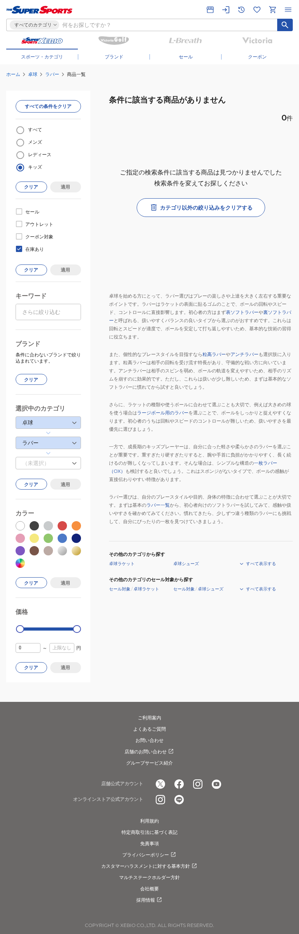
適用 (65, 187)
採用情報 (145, 900)
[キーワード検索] (285, 25)
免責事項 (149, 843)
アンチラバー (244, 354)
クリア (31, 187)
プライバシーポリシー (145, 855)
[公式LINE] (179, 799)
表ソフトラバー (242, 312)
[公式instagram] (197, 784)
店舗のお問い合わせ (146, 751)
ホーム (13, 74)
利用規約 (149, 821)
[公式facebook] (179, 784)
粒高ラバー (214, 354)
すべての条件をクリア (48, 106)
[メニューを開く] (288, 10)
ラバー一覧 (158, 505)
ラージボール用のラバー (162, 413)
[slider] (20, 629)
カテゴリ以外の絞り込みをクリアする (206, 207)
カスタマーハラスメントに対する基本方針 (145, 866)
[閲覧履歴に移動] (241, 10)
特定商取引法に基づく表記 (149, 832)
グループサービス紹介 (149, 763)
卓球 (32, 74)
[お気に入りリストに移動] (257, 9)
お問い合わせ (149, 740)
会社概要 (149, 889)
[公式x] (160, 784)
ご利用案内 (149, 718)
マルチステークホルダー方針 (149, 877)
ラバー (52, 74)
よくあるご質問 (149, 729)
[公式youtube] (216, 784)
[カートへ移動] (272, 9)
